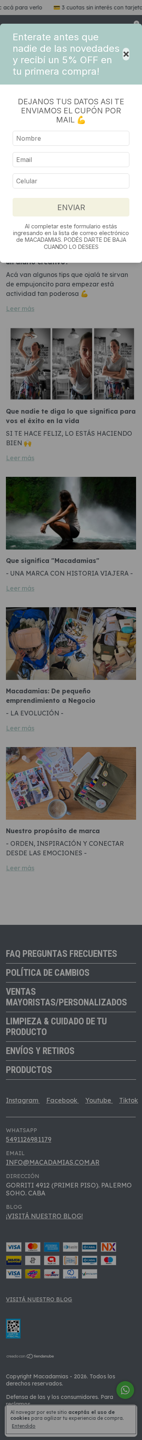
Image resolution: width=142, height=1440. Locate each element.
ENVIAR (71, 207)
